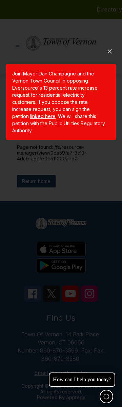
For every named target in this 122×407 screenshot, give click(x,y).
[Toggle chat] (106, 396)
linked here (43, 116)
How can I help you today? (82, 379)
